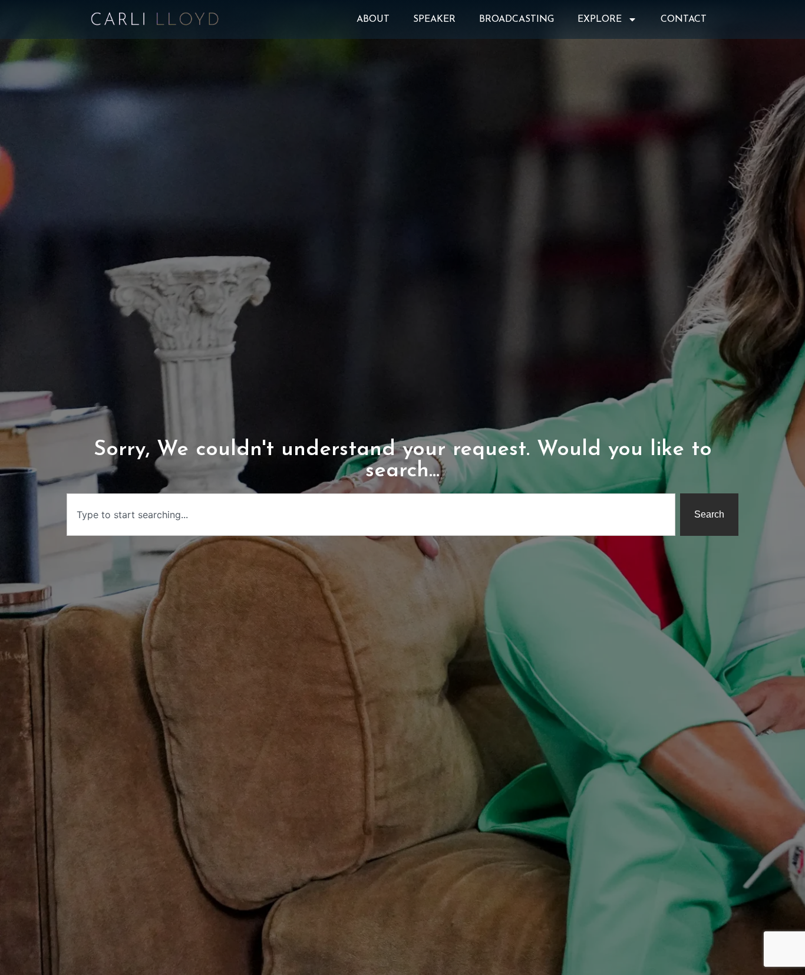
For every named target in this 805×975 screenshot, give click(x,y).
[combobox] (371, 514)
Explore (600, 19)
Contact (684, 19)
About (373, 19)
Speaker (434, 19)
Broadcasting (516, 19)
